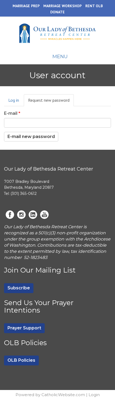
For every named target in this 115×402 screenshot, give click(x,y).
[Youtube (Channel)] (44, 214)
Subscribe (18, 287)
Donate (57, 12)
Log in (13, 100)
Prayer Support (24, 327)
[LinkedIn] (33, 214)
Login (94, 394)
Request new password (51, 101)
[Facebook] (10, 214)
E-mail (12, 113)
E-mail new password (31, 136)
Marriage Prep (26, 5)
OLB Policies (21, 360)
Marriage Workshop (62, 5)
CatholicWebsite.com (63, 394)
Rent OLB (94, 5)
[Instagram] (21, 214)
